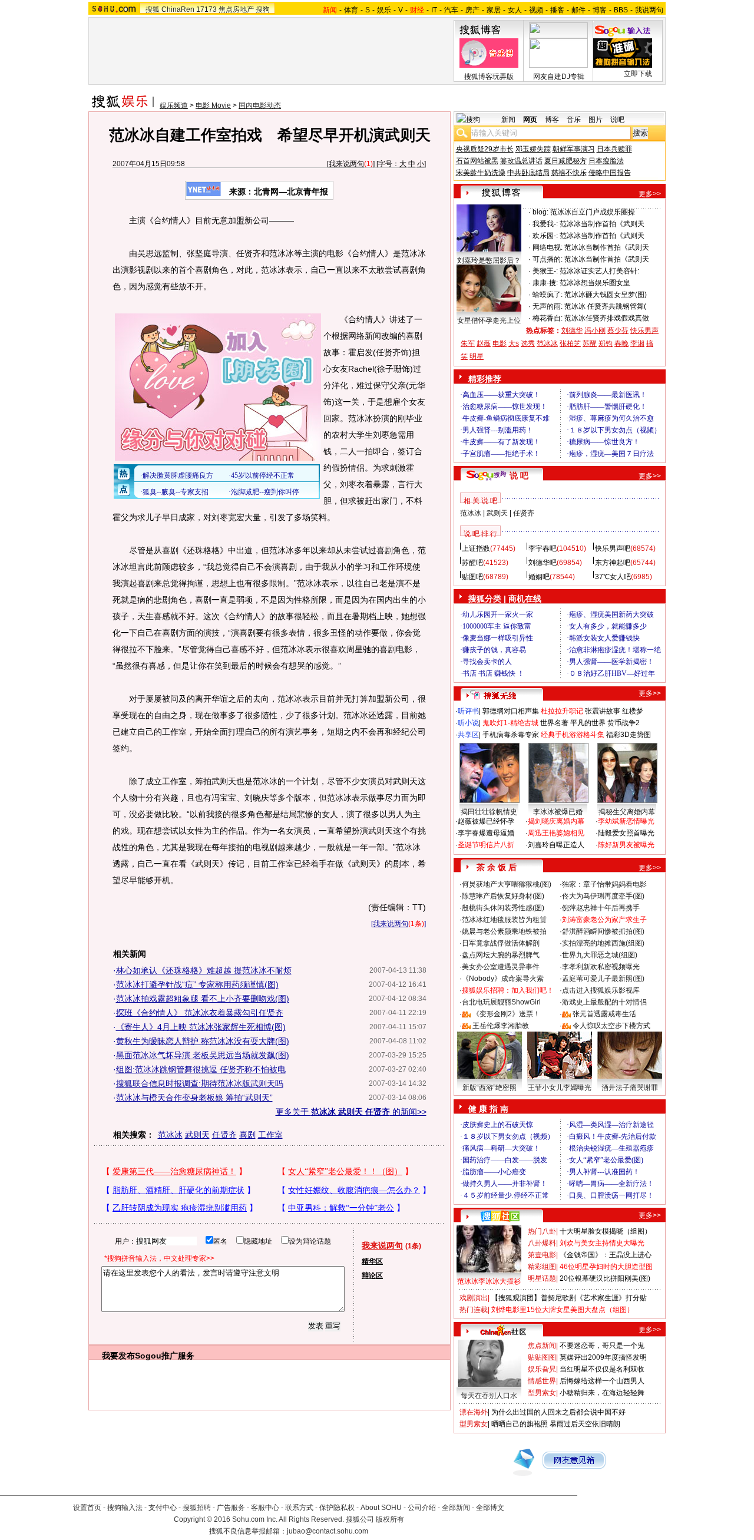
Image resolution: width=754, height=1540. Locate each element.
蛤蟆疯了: (548, 294)
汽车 (451, 10)
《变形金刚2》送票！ (506, 1014)
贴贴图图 (542, 1357)
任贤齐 (224, 1134)
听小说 (468, 723)
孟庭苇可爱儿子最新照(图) (603, 978)
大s (513, 343)
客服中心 (265, 1507)
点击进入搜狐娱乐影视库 (601, 990)
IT (434, 10)
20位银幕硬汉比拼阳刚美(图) (605, 1278)
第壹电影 (542, 1255)
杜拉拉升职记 (562, 711)
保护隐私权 (337, 1507)
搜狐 (152, 9)
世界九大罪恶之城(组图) (599, 955)
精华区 (372, 1261)
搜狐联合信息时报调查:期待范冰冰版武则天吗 (199, 1083)
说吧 (617, 119)
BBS (621, 10)
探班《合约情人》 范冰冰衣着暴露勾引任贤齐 (199, 1012)
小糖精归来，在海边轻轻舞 (602, 1393)
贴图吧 (472, 577)
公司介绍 (422, 1507)
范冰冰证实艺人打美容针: (599, 271)
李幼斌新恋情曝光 (626, 821)
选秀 (528, 343)
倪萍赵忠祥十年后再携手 (601, 908)
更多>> (650, 194)
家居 (494, 10)
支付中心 (162, 1507)
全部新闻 (456, 1507)
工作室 (270, 1134)
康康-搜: (545, 283)
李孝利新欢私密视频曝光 (601, 967)
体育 (351, 10)
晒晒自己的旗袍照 (519, 1424)
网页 (530, 119)
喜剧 (247, 1134)
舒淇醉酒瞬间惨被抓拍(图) (603, 931)
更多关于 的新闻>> (351, 1111)
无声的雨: (548, 306)
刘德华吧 (542, 563)
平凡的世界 (588, 723)
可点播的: (548, 259)
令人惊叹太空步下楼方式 (611, 1026)
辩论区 (372, 1275)
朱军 (468, 343)
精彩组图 (542, 1267)
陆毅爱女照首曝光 (626, 833)
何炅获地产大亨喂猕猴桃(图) (506, 884)
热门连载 (473, 1310)
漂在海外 (473, 1412)
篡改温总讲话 (521, 161)
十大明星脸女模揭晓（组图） (606, 1231)
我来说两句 (346, 164)
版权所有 (390, 1519)
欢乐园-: (545, 236)
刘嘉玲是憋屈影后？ (489, 260)
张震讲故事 (602, 711)
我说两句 (649, 10)
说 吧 (519, 475)
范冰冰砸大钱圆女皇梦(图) (605, 294)
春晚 (621, 343)
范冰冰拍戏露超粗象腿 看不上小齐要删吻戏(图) (202, 998)
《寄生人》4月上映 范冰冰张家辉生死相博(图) (201, 1027)
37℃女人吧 (613, 577)
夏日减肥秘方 (565, 161)
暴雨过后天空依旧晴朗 (585, 1424)
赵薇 (484, 343)
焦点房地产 (236, 9)
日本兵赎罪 (614, 149)
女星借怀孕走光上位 (489, 320)
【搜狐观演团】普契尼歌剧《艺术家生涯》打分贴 (569, 1298)
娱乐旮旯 (542, 1369)
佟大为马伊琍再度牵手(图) (603, 896)
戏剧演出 (473, 1298)
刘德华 (572, 330)
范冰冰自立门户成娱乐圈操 (592, 212)
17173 (206, 9)
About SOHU (381, 1507)
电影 (499, 343)
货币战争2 (623, 723)
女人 (515, 10)
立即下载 (638, 74)
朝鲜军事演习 (574, 149)
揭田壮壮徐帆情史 (489, 812)
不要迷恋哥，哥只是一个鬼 (602, 1345)
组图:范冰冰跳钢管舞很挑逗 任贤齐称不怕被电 (201, 1069)
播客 (557, 10)
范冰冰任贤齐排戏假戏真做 (606, 318)
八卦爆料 (542, 1243)
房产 (472, 10)
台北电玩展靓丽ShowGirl (501, 1002)
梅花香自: (548, 318)
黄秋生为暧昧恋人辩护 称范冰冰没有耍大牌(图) (202, 1041)
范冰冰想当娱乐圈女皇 (595, 283)
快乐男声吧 (612, 548)
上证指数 (476, 548)
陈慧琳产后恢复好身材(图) (503, 896)
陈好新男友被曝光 (626, 845)
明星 (476, 356)
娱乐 (384, 10)
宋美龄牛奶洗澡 (480, 172)
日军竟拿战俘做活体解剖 (501, 943)
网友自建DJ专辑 (558, 76)
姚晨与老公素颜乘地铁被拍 (504, 931)
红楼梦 (632, 711)
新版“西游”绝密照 (489, 1087)
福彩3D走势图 (628, 735)
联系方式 (299, 1507)
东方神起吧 (612, 563)
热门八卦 (542, 1231)
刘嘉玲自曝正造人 (556, 845)
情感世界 (542, 1381)
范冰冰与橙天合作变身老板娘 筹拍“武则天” (194, 1097)
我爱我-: (545, 224)
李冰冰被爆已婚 (558, 812)
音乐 (574, 119)
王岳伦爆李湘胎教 (500, 1026)
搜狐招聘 (197, 1507)
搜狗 (263, 9)
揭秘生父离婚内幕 (626, 812)
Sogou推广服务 (164, 1355)
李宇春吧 (542, 548)
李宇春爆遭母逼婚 (486, 833)
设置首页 (87, 1507)
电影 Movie (213, 105)
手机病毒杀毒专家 (510, 735)
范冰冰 (170, 1134)
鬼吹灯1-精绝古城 (510, 723)
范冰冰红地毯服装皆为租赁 (504, 920)
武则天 (197, 1134)
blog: (540, 212)
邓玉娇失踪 (533, 149)
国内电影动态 (260, 105)
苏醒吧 (472, 563)
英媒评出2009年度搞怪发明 (603, 1357)
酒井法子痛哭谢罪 (629, 1087)
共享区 (468, 735)
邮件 (578, 10)
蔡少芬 (618, 330)
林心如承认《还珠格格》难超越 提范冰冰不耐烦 (204, 970)
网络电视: (548, 247)
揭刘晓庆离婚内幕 (556, 821)
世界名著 (554, 723)
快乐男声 (644, 330)
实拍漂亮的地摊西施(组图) (603, 943)
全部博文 (490, 1507)
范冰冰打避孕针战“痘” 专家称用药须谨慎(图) (197, 984)
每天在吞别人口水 (489, 1396)
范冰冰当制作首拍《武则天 (602, 224)
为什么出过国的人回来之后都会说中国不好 (558, 1412)
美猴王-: (545, 271)
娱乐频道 (174, 105)
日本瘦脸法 (606, 161)
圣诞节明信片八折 (486, 845)
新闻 (508, 119)
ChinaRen (177, 9)
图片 (595, 119)
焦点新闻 (542, 1345)
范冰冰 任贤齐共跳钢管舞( (605, 306)
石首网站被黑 (477, 161)
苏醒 (590, 343)
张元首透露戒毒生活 (604, 1014)
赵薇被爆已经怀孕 (486, 821)
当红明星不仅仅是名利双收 (602, 1369)
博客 (600, 10)
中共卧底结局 (528, 172)
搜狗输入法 (125, 1507)
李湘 (637, 343)
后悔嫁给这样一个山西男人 (602, 1381)
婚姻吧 (539, 577)
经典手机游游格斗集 (572, 735)
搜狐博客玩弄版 (489, 76)
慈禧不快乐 (569, 172)
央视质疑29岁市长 (485, 149)
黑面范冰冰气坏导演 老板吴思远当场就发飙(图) (202, 1055)
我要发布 (118, 1355)
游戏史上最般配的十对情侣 (604, 1002)
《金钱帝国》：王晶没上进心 (606, 1255)
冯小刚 (595, 330)
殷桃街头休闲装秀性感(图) (503, 908)
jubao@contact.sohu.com (327, 1531)
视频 (536, 10)
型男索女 (542, 1393)
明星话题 (542, 1278)
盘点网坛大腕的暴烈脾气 (501, 955)
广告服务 (231, 1507)
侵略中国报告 (609, 172)
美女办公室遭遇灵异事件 (501, 967)
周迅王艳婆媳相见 (556, 833)
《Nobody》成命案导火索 (503, 978)
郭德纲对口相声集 (510, 711)
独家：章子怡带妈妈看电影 (604, 884)
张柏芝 (570, 343)
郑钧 (605, 343)
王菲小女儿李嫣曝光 (559, 1087)
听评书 (468, 711)
